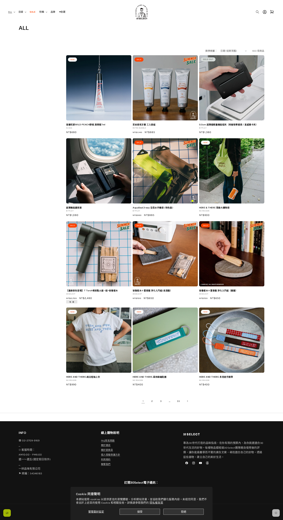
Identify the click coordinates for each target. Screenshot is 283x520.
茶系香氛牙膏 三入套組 (144, 124)
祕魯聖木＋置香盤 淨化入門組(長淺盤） (152, 290)
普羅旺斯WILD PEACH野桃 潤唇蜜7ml (85, 124)
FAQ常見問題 (108, 440)
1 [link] (143, 401)
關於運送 (106, 445)
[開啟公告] (7, 513)
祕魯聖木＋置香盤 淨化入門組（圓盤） (218, 290)
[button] (11, 12)
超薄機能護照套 (74, 207)
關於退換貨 (107, 450)
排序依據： (211, 50)
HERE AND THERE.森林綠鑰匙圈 (150, 377)
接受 (139, 511)
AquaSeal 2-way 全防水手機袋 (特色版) (153, 207)
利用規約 (106, 459)
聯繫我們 (106, 464)
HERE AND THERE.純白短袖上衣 (83, 377)
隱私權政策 (156, 502)
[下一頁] (187, 401)
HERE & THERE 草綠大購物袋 (214, 207)
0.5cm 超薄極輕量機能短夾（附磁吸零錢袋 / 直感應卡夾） (228, 124)
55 (178, 401)
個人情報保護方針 (110, 454)
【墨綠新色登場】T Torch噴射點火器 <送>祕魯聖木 (92, 290)
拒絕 (183, 511)
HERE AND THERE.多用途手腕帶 (216, 377)
